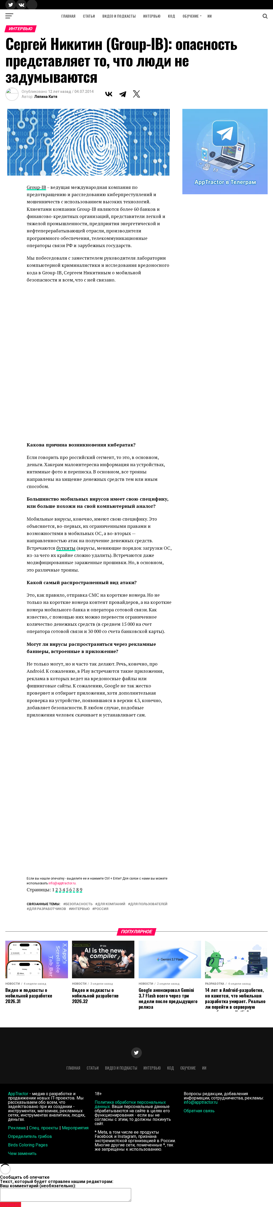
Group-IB (36, 187)
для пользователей (148, 904)
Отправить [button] (10, 1204)
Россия (101, 909)
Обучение (191, 16)
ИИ (209, 16)
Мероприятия (75, 1127)
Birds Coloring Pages (28, 1144)
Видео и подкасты (119, 16)
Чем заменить (22, 1153)
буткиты (65, 548)
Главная (68, 16)
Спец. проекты (43, 1127)
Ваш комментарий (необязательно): (38, 1185)
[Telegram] (122, 94)
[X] (136, 94)
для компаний (111, 904)
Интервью (151, 16)
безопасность (79, 904)
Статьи (89, 16)
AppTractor (18, 1093)
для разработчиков (47, 909)
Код (171, 16)
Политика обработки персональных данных (130, 1104)
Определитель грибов (30, 1136)
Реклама (17, 1127)
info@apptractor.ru (62, 883)
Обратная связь (199, 1110)
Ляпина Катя (45, 96)
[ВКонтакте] (108, 94)
